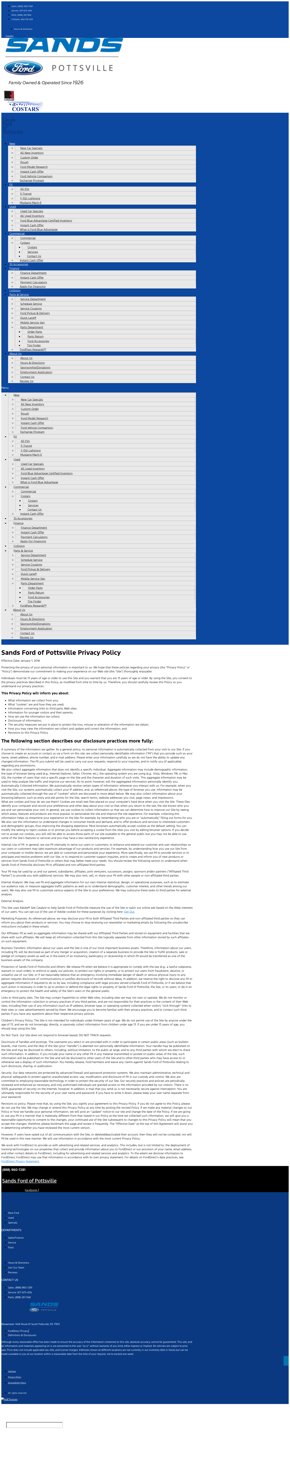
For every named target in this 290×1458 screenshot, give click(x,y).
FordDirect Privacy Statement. (20, 1161)
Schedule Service (31, 304)
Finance (14, 268)
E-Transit (26, 194)
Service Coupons (31, 308)
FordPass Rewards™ (33, 349)
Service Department (33, 299)
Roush (24, 162)
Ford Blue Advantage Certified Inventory (46, 220)
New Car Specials (31, 148)
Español (10, 36)
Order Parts (35, 332)
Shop (5, 1205)
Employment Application (36, 372)
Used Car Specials (31, 211)
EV (11, 184)
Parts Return (36, 336)
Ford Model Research (34, 167)
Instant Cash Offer (32, 171)
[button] (98, 388)
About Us (26, 358)
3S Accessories (23, 518)
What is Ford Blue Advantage (39, 229)
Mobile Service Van (32, 322)
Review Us (26, 381)
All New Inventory (32, 153)
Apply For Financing (32, 286)
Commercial (28, 238)
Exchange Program (32, 180)
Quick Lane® (28, 318)
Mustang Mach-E (30, 202)
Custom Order (29, 157)
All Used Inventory (32, 216)
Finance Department (33, 273)
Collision (19, 546)
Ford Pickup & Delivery (35, 313)
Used (12, 206)
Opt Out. (129, 912)
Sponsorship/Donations (35, 367)
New (12, 143)
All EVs (24, 189)
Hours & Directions (32, 363)
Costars (32, 247)
